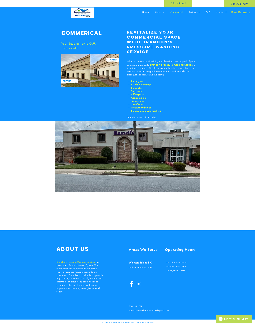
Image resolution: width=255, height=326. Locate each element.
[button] (127, 156)
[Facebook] (131, 284)
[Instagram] (139, 284)
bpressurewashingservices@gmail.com (149, 310)
